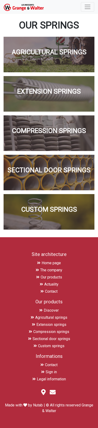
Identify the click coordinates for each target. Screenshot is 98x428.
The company (51, 270)
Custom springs (51, 346)
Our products (51, 277)
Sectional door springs (51, 339)
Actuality (51, 284)
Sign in (51, 372)
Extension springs (51, 324)
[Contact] (53, 393)
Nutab (38, 405)
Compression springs (51, 331)
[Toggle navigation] (87, 7)
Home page (51, 263)
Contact (51, 291)
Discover (51, 310)
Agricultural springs (51, 317)
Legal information (51, 379)
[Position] (44, 393)
